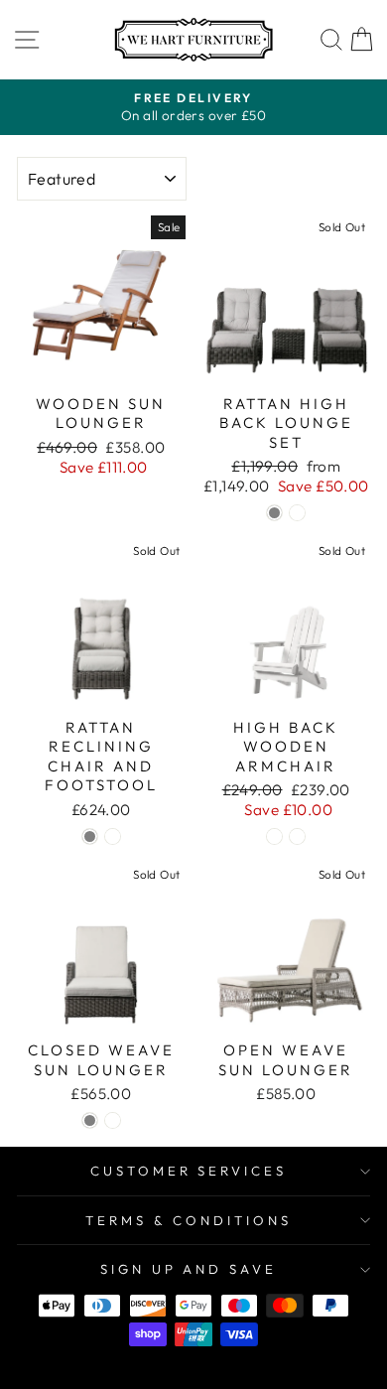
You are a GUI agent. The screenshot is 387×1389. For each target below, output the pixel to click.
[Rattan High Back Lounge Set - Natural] (297, 512)
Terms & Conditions (188, 1220)
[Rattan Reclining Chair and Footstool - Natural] (112, 836)
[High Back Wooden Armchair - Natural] (297, 836)
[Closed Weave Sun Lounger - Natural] (112, 1120)
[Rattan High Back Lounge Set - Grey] (274, 512)
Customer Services (189, 1171)
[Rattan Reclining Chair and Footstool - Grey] (89, 836)
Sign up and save (189, 1269)
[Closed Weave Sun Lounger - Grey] (89, 1120)
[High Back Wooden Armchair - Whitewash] (274, 836)
